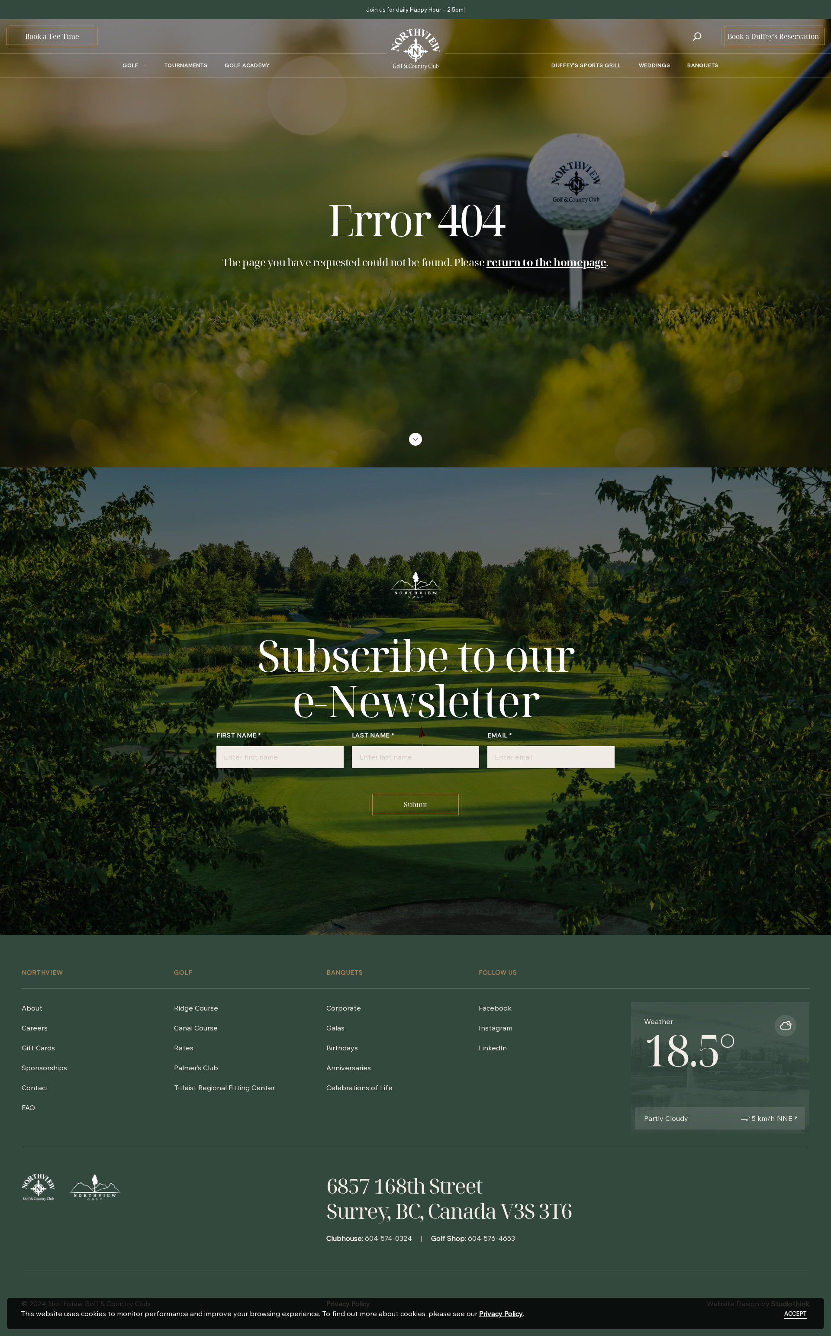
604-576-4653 (491, 1238)
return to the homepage (546, 262)
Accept (795, 1313)
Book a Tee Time (52, 36)
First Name (238, 735)
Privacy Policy (501, 1313)
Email (499, 735)
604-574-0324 (388, 1238)
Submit (416, 804)
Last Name (373, 735)
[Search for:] (697, 36)
